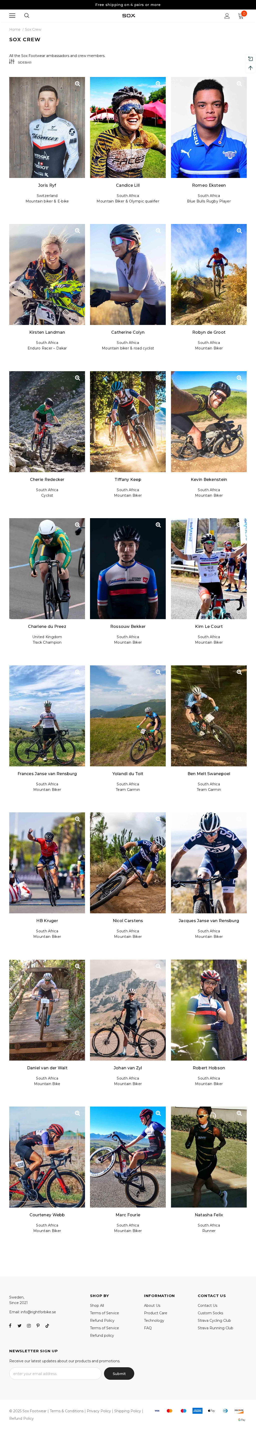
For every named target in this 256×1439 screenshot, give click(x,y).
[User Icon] (227, 15)
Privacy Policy (99, 1411)
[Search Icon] (26, 15)
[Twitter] (19, 1325)
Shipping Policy (127, 1411)
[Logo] (128, 15)
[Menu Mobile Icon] (12, 16)
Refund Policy (21, 1418)
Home (14, 29)
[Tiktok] (47, 1325)
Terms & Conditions (67, 1411)
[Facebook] (10, 1325)
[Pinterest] (38, 1325)
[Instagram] (28, 1325)
